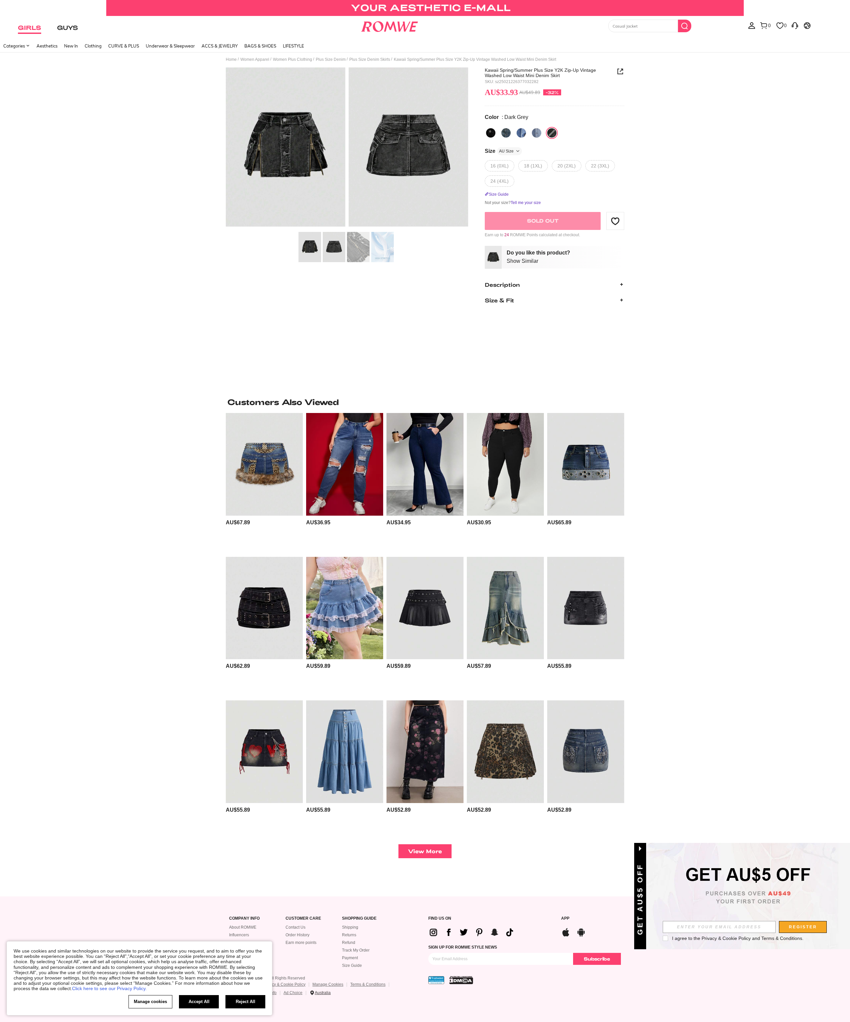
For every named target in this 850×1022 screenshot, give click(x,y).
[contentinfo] (238, 522)
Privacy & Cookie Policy (284, 984)
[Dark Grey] (552, 133)
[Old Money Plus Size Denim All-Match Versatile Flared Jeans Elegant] (425, 464)
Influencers (239, 935)
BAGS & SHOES (260, 46)
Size (499, 151)
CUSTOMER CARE (303, 918)
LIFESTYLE (293, 46)
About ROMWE (242, 927)
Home (231, 59)
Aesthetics (47, 46)
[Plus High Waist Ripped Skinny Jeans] (505, 464)
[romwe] (389, 25)
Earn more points (301, 942)
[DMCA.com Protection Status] (461, 980)
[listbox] (751, 25)
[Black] (491, 133)
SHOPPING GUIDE (359, 918)
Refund (348, 942)
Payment (350, 958)
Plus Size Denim (331, 59)
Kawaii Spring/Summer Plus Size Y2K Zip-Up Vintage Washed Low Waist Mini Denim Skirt (540, 72)
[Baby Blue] (537, 133)
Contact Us (295, 927)
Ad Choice (293, 992)
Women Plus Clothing (292, 59)
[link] (425, 8)
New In (71, 46)
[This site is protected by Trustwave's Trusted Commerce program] (436, 980)
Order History (297, 935)
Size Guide (352, 965)
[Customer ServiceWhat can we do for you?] (795, 25)
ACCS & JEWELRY (220, 46)
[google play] (581, 931)
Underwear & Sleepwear (170, 46)
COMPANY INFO (244, 918)
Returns (349, 935)
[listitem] (264, 482)
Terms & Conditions (367, 984)
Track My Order (356, 950)
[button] (615, 221)
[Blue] (506, 133)
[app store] (565, 931)
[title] (425, 402)
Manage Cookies (327, 984)
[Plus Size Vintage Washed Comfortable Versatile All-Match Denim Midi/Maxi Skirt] (344, 751)
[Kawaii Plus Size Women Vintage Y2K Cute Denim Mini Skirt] (344, 608)
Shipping (350, 927)
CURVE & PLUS (123, 46)
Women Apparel (254, 59)
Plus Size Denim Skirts (369, 59)
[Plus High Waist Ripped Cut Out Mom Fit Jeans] (344, 464)
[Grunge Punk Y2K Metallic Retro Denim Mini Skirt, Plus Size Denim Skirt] (585, 464)
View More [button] (425, 851)
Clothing (93, 46)
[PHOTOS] (347, 148)
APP (565, 918)
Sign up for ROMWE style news (462, 947)
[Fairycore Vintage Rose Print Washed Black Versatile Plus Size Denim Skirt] (425, 751)
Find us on (439, 918)
